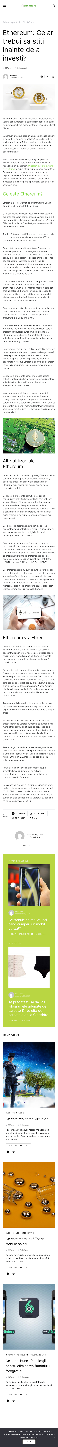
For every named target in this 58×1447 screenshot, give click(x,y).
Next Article (15, 943)
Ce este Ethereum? (23, 194)
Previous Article (19, 861)
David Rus (13, 76)
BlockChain (28, 22)
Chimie (16, 1233)
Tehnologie (18, 1113)
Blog (10, 934)
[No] (54, 1437)
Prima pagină (10, 22)
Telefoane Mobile (24, 934)
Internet (10, 1355)
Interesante (27, 1233)
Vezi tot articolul (18, 1146)
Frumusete (14, 1020)
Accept (29, 1442)
